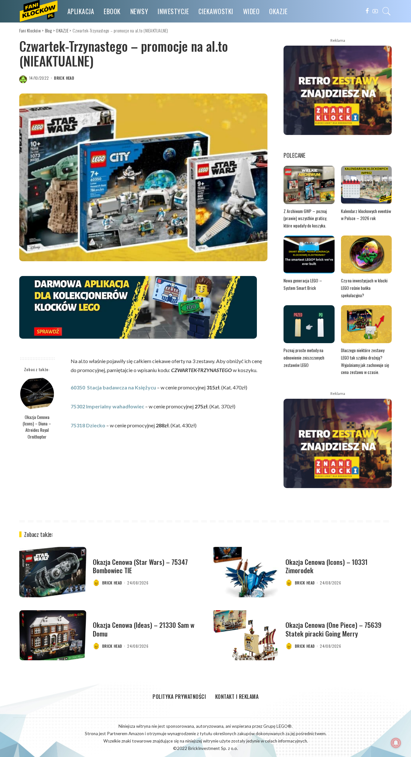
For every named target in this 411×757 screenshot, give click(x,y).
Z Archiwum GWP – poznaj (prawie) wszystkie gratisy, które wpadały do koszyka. (305, 218)
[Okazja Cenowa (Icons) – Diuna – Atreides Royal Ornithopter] (37, 394)
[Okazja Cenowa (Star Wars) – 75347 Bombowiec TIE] (52, 572)
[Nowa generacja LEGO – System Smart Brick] (309, 255)
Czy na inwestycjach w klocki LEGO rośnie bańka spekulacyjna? (364, 287)
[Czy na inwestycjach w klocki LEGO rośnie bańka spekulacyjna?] (366, 255)
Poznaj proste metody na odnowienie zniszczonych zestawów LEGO (304, 357)
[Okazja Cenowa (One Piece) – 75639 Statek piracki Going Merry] (245, 635)
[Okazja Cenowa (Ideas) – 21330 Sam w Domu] (52, 635)
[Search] (386, 11)
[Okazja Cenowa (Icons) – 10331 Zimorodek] (245, 572)
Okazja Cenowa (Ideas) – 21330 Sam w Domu (143, 629)
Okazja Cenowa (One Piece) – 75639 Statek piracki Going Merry (333, 629)
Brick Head (64, 78)
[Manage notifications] (396, 743)
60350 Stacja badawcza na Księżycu (113, 387)
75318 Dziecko (88, 425)
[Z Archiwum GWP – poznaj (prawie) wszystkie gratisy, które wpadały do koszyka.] (309, 185)
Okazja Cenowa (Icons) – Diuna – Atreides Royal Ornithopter (37, 427)
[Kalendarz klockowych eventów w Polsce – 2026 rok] (366, 185)
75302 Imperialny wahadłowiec (107, 406)
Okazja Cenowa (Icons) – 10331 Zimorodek (326, 566)
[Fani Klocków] (38, 11)
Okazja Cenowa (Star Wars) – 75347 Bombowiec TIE (140, 566)
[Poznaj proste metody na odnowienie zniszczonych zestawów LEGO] (309, 324)
